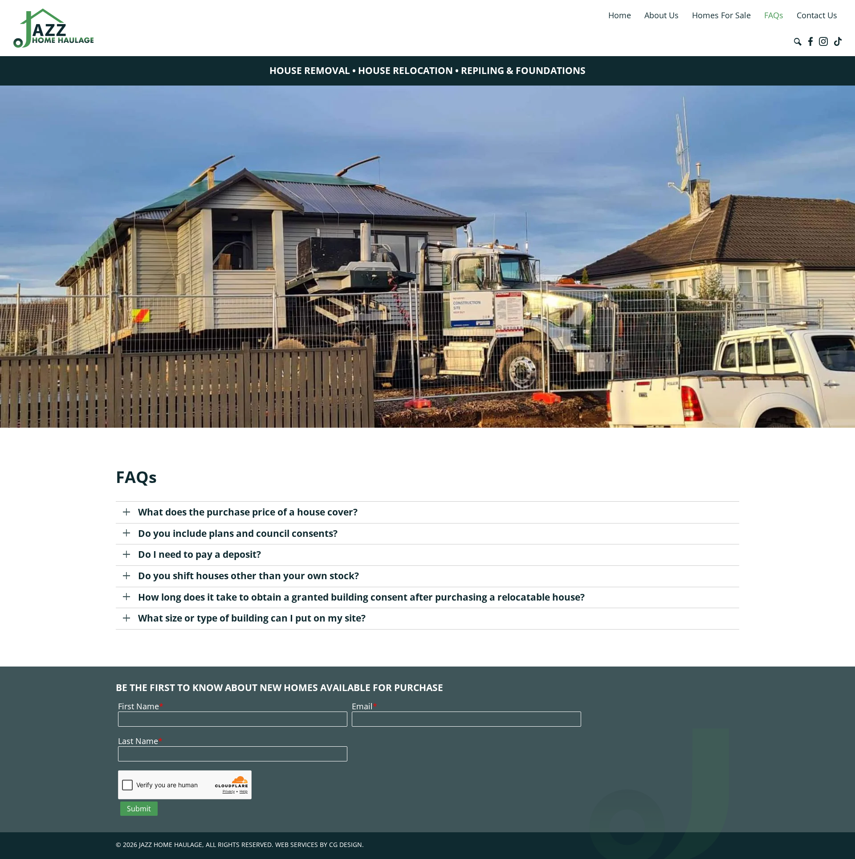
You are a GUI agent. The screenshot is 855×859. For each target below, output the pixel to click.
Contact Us (817, 15)
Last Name (138, 741)
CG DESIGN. (346, 844)
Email (362, 706)
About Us (661, 15)
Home (619, 15)
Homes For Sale (721, 15)
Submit (139, 809)
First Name (138, 706)
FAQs (773, 15)
